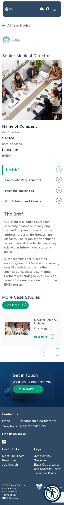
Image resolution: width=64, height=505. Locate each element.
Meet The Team (13, 456)
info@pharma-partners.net (38, 421)
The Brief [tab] (12, 169)
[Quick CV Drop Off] (42, 9)
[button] (57, 352)
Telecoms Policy (45, 473)
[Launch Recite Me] (52, 493)
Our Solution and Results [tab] (23, 201)
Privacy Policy (9, 492)
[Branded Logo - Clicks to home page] (9, 9)
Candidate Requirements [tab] (23, 180)
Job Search (10, 464)
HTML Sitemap (10, 498)
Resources (9, 460)
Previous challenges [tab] (19, 190)
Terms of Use (9, 495)
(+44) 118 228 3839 (33, 426)
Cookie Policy (9, 488)
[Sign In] (47, 9)
